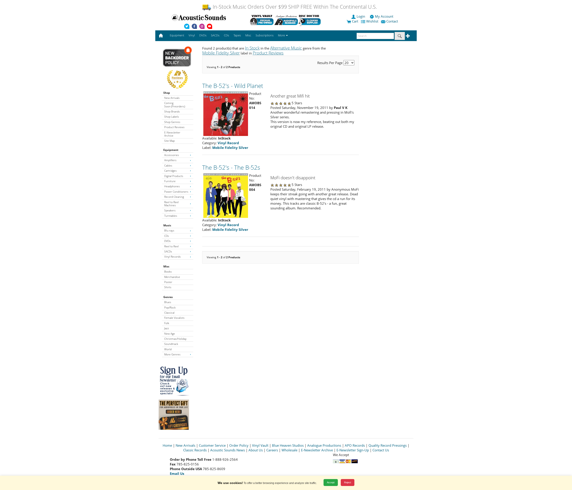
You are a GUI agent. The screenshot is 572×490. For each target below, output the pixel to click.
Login (361, 16)
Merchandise (172, 277)
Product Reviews (174, 127)
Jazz (166, 328)
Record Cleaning (174, 197)
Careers (272, 450)
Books (168, 271)
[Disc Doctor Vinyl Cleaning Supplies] (310, 20)
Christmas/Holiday (175, 339)
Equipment (170, 150)
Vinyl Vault (260, 445)
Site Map (169, 141)
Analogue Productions (324, 445)
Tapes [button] (237, 35)
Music (167, 225)
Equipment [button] (177, 35)
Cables (168, 165)
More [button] (282, 35)
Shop (166, 93)
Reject (347, 482)
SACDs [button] (215, 35)
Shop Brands (172, 111)
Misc (166, 266)
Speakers (170, 210)
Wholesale (289, 450)
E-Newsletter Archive (172, 134)
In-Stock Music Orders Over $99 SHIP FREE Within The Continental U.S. (294, 6)
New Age (169, 334)
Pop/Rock (170, 307)
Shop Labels (171, 117)
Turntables (170, 216)
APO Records (355, 445)
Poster (168, 282)
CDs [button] (226, 35)
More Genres (172, 354)
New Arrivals (172, 98)
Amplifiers (170, 160)
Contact (392, 21)
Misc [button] (248, 35)
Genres (168, 297)
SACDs (168, 251)
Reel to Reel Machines (171, 203)
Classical (169, 313)
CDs (166, 236)
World (168, 349)
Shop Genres (172, 122)
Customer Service (212, 445)
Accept (330, 482)
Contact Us (380, 450)
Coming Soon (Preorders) (174, 104)
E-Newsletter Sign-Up (352, 450)
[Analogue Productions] (286, 20)
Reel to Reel (171, 246)
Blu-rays (169, 230)
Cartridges (170, 171)
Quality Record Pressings (387, 445)
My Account (384, 16)
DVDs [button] (202, 35)
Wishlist (372, 21)
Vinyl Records (172, 257)
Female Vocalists (174, 318)
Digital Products (173, 176)
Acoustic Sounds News (227, 450)
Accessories (171, 155)
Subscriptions (264, 35)
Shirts (167, 287)
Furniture (170, 181)
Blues (167, 302)
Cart (354, 21)
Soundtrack (171, 344)
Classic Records (195, 450)
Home (167, 445)
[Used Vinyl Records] (261, 20)
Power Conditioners (176, 192)
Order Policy (238, 445)
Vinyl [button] (192, 35)
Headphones (172, 186)
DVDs (167, 241)
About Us (255, 450)
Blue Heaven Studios (288, 445)
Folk (166, 323)
